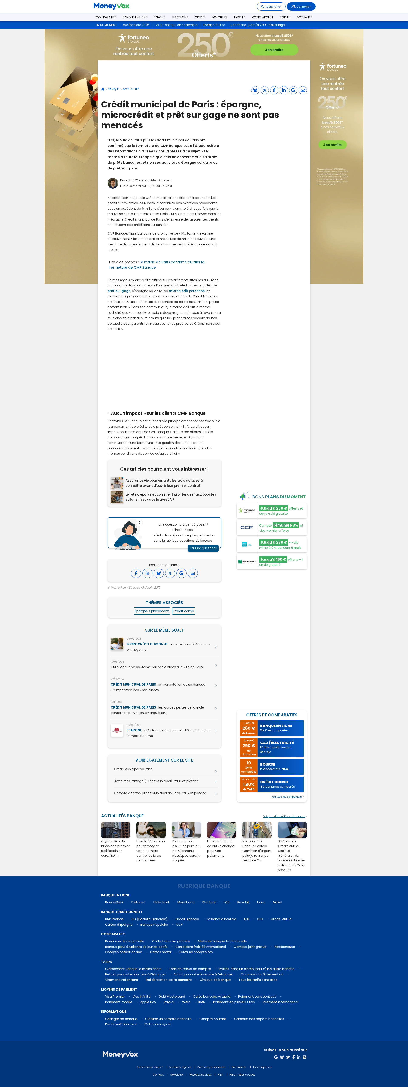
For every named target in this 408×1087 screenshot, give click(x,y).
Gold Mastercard (172, 996)
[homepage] (102, 89)
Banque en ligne (135, 17)
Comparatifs (106, 17)
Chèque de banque (215, 979)
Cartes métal (160, 952)
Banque (159, 17)
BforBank (209, 902)
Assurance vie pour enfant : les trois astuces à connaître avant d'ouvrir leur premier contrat (164, 483)
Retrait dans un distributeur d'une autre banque (257, 969)
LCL (246, 919)
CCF (179, 924)
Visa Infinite (142, 996)
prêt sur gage (119, 291)
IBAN (201, 1002)
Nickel (277, 902)
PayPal (169, 1002)
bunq (261, 902)
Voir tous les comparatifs (286, 796)
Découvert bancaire (121, 1024)
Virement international (280, 1002)
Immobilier (220, 17)
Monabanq (185, 902)
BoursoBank (114, 902)
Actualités (131, 89)
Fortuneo (138, 902)
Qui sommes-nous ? (149, 1067)
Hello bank (161, 902)
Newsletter (176, 1074)
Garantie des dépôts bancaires (259, 1019)
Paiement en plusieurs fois (234, 1002)
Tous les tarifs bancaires (258, 979)
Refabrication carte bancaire (169, 979)
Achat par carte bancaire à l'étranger (203, 974)
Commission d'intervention (262, 974)
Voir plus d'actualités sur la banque (284, 816)
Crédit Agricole (187, 919)
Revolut (243, 902)
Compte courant (212, 1019)
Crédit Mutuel (281, 919)
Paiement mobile (118, 1002)
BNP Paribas (114, 919)
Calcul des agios (157, 1024)
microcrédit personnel (187, 291)
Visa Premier (115, 996)
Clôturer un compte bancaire (168, 1019)
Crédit (200, 17)
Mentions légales (180, 1067)
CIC (260, 919)
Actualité (304, 17)
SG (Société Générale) (150, 919)
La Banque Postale (221, 919)
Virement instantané (121, 979)
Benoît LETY (129, 180)
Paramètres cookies (242, 1074)
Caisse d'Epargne (119, 924)
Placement (180, 17)
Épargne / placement (152, 611)
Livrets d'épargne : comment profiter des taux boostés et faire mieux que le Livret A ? (171, 497)
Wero (186, 1002)
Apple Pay (148, 1002)
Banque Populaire (154, 924)
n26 (227, 902)
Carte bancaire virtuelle (211, 996)
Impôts (239, 17)
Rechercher (272, 7)
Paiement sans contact (257, 996)
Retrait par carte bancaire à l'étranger (135, 974)
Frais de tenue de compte (190, 969)
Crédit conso (183, 611)
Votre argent (262, 17)
